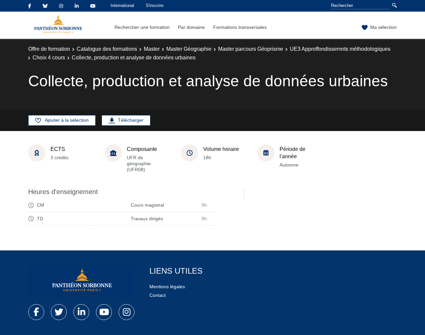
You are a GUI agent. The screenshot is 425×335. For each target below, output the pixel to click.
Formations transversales (240, 27)
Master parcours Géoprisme (250, 49)
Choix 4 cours (49, 57)
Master (152, 49)
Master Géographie (189, 49)
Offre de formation (49, 49)
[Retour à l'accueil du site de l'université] (81, 281)
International (122, 5)
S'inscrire (154, 5)
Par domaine (191, 27)
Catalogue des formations (107, 49)
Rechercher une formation (142, 27)
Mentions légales (167, 286)
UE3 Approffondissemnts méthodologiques (340, 49)
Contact (157, 295)
